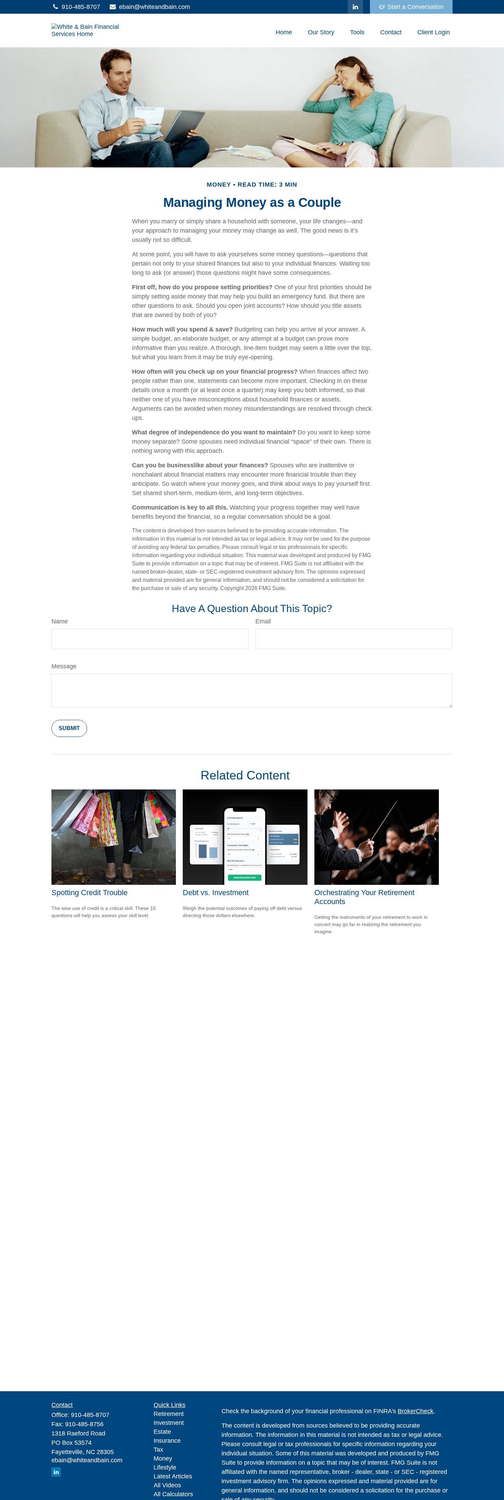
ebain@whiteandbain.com (154, 6)
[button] (284, 32)
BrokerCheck (415, 1411)
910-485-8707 (81, 6)
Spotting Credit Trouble (89, 892)
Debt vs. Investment (216, 892)
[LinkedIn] (355, 7)
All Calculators (173, 1494)
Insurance (167, 1440)
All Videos (167, 1485)
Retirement (169, 1413)
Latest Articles (173, 1476)
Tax (158, 1449)
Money (163, 1458)
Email (263, 621)
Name (59, 621)
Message (63, 666)
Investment (169, 1422)
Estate (162, 1431)
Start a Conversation (415, 6)
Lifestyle (165, 1467)
